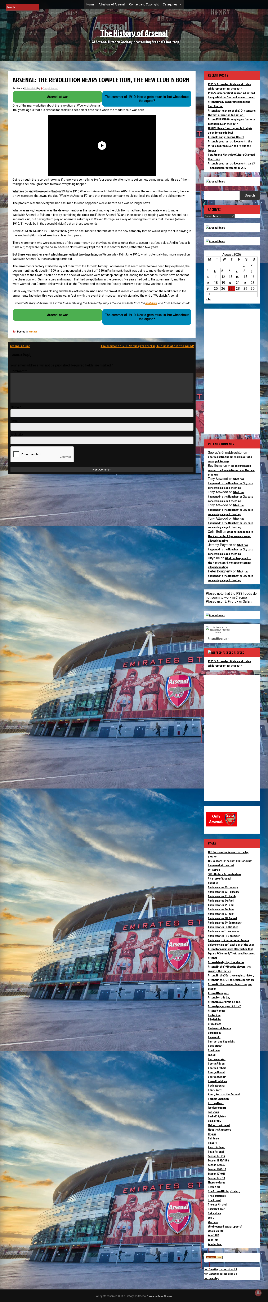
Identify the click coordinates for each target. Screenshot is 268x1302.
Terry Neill (214, 1187)
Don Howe (214, 1050)
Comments (214, 1037)
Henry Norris (215, 1090)
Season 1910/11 (216, 1174)
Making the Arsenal (219, 1125)
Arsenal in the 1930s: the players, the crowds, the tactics (229, 968)
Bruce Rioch (214, 1024)
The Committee (217, 1196)
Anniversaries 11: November (224, 931)
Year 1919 (213, 1240)
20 (230, 283)
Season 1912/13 (216, 1178)
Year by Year (215, 1244)
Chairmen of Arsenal (219, 1028)
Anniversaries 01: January (223, 887)
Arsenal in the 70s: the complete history (231, 980)
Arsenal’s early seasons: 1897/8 (226, 137)
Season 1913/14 (216, 1156)
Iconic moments (217, 1107)
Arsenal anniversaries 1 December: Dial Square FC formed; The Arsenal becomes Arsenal (231, 953)
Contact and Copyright (144, 4)
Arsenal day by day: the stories (226, 962)
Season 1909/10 (217, 1169)
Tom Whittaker (216, 1209)
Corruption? (215, 1046)
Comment (18, 371)
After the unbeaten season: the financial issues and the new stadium (231, 470)
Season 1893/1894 (218, 1160)
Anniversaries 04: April (221, 900)
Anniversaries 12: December (224, 936)
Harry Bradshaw (217, 1081)
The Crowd (214, 1200)
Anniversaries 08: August (222, 918)
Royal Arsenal (216, 1151)
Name (15, 407)
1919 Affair (214, 870)
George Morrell (216, 1072)
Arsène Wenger (216, 1011)
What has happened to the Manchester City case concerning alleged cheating (230, 483)
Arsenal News (216, 638)
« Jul (208, 299)
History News (216, 1103)
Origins (212, 1134)
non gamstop (211, 1278)
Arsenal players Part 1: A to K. (224, 1002)
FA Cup (211, 1055)
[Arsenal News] (215, 181)
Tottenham (214, 1213)
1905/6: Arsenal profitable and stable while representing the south (229, 663)
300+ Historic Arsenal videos (224, 874)
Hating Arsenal (216, 1085)
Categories (170, 4)
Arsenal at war (20, 346)
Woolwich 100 (216, 1231)
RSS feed (239, 652)
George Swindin (217, 1077)
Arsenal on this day (219, 997)
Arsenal (33, 331)
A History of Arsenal (112, 4)
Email (15, 421)
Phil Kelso (213, 1138)
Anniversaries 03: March (222, 896)
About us (213, 883)
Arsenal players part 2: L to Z (224, 1006)
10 (208, 277)
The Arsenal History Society (224, 1191)
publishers (151, 303)
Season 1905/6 (216, 1165)
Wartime (213, 1222)
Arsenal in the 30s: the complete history (231, 975)
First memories (216, 1059)
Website (16, 435)
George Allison (216, 1063)
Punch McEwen (216, 1147)
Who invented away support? (225, 1226)
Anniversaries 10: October (223, 927)
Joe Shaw (213, 1112)
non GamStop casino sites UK (220, 1269)
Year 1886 (213, 1235)
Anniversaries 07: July (220, 914)
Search (250, 195)
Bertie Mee (214, 1015)
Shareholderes (216, 1182)
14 (237, 277)
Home (90, 4)
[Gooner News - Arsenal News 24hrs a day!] (215, 241)
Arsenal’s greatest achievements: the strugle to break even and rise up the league (230, 145)
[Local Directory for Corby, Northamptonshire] (214, 1258)
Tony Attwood (50, 88)
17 (208, 283)
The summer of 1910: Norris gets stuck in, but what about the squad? (147, 346)
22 (245, 283)
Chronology (214, 1033)
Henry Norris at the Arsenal (224, 1094)
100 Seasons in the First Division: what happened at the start (230, 863)
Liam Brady (214, 1121)
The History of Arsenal (134, 32)
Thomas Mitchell (217, 1204)
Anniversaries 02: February (223, 892)
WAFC (211, 1218)
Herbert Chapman (218, 1099)
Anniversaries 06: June (221, 909)
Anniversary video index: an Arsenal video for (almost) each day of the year (231, 942)
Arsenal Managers (218, 993)
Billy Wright (214, 1019)
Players (212, 1143)
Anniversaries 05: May (220, 905)
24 (208, 289)
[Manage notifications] (258, 1292)
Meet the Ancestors (219, 1129)
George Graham (217, 1068)
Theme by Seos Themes (159, 1296)
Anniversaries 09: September (225, 922)
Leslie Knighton (217, 1116)
